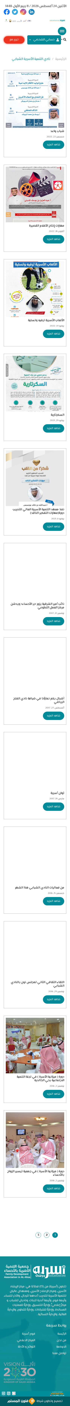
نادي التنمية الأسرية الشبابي (31, 59)
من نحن (61, 1340)
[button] (63, 40)
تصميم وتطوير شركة (49, 1401)
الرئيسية (60, 59)
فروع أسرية (28, 1334)
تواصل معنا (59, 1353)
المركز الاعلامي (26, 1340)
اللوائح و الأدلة (26, 1347)
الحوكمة (61, 1347)
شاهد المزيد (53, 145)
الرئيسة (61, 1334)
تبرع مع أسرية (14, 40)
